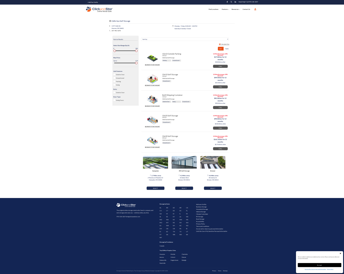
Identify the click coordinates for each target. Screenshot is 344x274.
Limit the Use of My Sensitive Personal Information (211, 231)
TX (179, 231)
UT (186, 231)
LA (179, 216)
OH (160, 228)
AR (179, 208)
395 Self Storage (184, 171)
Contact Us (246, 9)
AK (166, 208)
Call (220, 66)
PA (179, 228)
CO (160, 210)
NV (179, 222)
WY (160, 237)
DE (173, 210)
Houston (160, 254)
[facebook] (227, 2)
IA (160, 216)
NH (186, 222)
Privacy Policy (330, 269)
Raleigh (183, 260)
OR (173, 228)
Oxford (171, 257)
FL (186, 210)
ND (186, 225)
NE (173, 222)
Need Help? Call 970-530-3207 (248, 2)
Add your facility (201, 204)
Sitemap (225, 270)
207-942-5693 (116, 30)
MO (160, 222)
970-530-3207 (121, 216)
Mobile (171, 254)
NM (166, 225)
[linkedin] (235, 2)
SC (160, 231)
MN (179, 219)
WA (173, 234)
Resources (235, 9)
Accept (319, 265)
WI (186, 234)
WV (179, 234)
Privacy (214, 270)
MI (173, 219)
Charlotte (183, 254)
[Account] (255, 9)
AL (160, 208)
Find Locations (213, 9)
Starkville (160, 263)
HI (166, 214)
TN (173, 231)
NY (173, 225)
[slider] (115, 51)
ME (186, 216)
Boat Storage (200, 219)
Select (155, 188)
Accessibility (200, 221)
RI (186, 228)
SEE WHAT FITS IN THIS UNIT (152, 64)
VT (160, 234)
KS (166, 216)
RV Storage (199, 216)
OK (166, 228)
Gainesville (160, 260)
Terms (219, 270)
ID (173, 214)
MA (166, 219)
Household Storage (202, 209)
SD (166, 231)
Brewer (212, 171)
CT (166, 210)
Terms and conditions (202, 226)
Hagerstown (171, 260)
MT (166, 222)
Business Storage (201, 207)
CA (186, 208)
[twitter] (231, 2)
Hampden (155, 171)
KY (173, 216)
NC (179, 225)
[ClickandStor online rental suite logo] (97, 9)
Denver (183, 257)
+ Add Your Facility (93, 2)
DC (179, 210)
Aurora (160, 257)
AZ (173, 208)
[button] (340, 253)
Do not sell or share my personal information (315, 269)
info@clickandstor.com (133, 216)
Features (225, 9)
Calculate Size (224, 44)
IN (186, 214)
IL (179, 214)
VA (166, 234)
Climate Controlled (202, 214)
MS (186, 219)
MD (160, 219)
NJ (160, 225)
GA (160, 214)
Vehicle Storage (201, 211)
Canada (160, 246)
